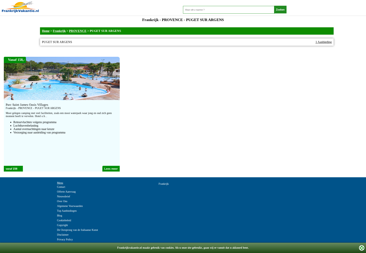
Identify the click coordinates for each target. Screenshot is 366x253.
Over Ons (62, 201)
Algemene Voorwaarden (70, 206)
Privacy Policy (65, 239)
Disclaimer (63, 234)
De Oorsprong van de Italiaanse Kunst (77, 230)
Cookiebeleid (64, 220)
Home (46, 31)
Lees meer (111, 168)
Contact (61, 186)
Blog (59, 215)
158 (15, 168)
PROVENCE (78, 31)
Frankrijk (59, 31)
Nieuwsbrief (63, 196)
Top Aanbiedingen (67, 210)
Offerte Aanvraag (66, 191)
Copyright (62, 225)
